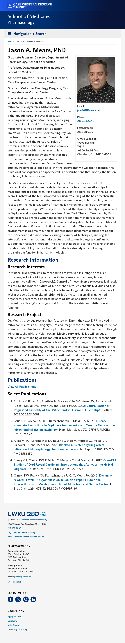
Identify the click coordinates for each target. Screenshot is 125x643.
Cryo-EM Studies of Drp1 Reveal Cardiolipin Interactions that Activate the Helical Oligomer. (65, 464)
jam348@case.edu (88, 110)
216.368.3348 (85, 121)
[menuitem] (62, 616)
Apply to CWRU (15, 616)
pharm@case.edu (22, 576)
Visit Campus (14, 625)
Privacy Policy (28, 532)
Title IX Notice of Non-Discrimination (26, 536)
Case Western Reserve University (31, 519)
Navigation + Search (26, 34)
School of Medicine (29, 16)
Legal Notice (14, 532)
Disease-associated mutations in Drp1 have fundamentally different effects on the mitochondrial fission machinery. (64, 425)
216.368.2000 (14, 528)
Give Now (12, 620)
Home (11, 41)
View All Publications (22, 386)
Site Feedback (14, 581)
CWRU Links (16, 611)
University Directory (17, 629)
